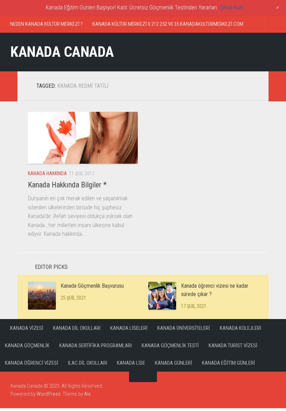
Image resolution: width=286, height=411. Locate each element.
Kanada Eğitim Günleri (228, 363)
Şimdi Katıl (231, 7)
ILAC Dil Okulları (87, 363)
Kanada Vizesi (26, 328)
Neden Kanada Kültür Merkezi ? (46, 24)
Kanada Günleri (173, 363)
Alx (87, 394)
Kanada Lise (131, 363)
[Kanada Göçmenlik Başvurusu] (42, 296)
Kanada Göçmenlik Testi (170, 345)
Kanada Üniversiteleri (183, 328)
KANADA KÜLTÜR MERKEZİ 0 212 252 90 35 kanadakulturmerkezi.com (167, 24)
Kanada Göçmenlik (27, 345)
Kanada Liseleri (129, 328)
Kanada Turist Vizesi (233, 345)
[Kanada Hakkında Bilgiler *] (83, 138)
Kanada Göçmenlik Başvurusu (92, 285)
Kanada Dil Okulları (76, 328)
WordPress (48, 394)
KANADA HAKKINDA (47, 173)
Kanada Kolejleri (240, 328)
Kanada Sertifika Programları (95, 345)
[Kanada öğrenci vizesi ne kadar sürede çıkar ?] (162, 296)
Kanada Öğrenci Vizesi (31, 363)
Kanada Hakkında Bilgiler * (67, 184)
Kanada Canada (62, 51)
